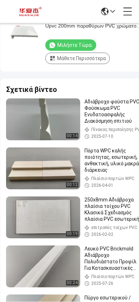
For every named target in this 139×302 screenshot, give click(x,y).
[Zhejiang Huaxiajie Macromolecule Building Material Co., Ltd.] (29, 11)
